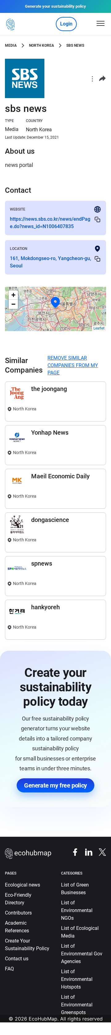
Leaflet (99, 328)
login (66, 24)
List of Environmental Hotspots (76, 979)
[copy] (97, 219)
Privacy (22, 1031)
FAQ (9, 969)
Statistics (87, 1031)
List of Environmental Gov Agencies (81, 953)
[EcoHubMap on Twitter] (99, 852)
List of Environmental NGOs (76, 910)
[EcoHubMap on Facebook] (72, 852)
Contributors (18, 913)
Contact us (16, 959)
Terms (42, 1031)
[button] (55, 302)
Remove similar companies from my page (72, 365)
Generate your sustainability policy (55, 6)
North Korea (41, 45)
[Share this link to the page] (102, 78)
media (11, 45)
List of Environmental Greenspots (76, 1004)
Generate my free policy (55, 785)
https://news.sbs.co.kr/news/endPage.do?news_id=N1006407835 (50, 222)
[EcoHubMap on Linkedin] (85, 852)
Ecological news (22, 885)
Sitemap (63, 1031)
